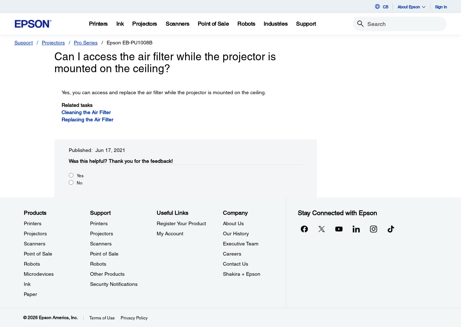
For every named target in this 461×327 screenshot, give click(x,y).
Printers (32, 223)
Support (23, 42)
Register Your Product (181, 223)
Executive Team (241, 244)
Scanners (34, 244)
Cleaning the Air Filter (86, 112)
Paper (30, 294)
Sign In (441, 6)
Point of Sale (38, 254)
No (79, 183)
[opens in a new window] (390, 228)
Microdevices (39, 274)
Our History (236, 233)
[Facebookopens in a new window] (304, 228)
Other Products (107, 274)
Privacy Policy (134, 318)
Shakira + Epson (241, 274)
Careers (232, 254)
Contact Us (235, 264)
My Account (170, 233)
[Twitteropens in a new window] (321, 228)
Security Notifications (114, 284)
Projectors (53, 42)
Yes (80, 175)
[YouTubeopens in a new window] (338, 228)
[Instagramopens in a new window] (373, 228)
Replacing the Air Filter (87, 119)
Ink (27, 284)
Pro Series (86, 42)
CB (385, 6)
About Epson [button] (409, 6)
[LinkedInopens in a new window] (356, 228)
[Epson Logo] (33, 24)
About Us (233, 223)
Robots (32, 264)
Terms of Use (102, 318)
